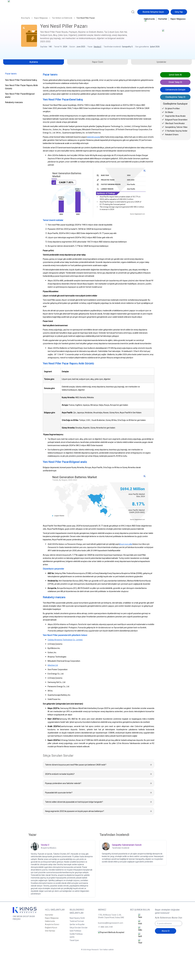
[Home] (19, 11)
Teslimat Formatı (77, 921)
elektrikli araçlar (93, 137)
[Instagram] (140, 922)
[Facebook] (140, 916)
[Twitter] (140, 935)
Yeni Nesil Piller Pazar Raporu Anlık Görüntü (21, 87)
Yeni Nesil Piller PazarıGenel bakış (21, 80)
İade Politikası (75, 931)
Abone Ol (165, 931)
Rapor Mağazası (178, 19)
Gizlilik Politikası (76, 934)
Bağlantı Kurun (51, 928)
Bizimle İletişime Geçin (153, 12)
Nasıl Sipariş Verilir (77, 918)
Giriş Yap (179, 12)
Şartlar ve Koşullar (77, 924)
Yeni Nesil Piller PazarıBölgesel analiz (20, 95)
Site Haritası (50, 931)
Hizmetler (162, 19)
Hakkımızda (149, 19)
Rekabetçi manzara (14, 102)
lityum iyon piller (125, 544)
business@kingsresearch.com (110, 923)
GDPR (72, 937)
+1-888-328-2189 (105, 927)
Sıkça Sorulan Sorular (79, 928)
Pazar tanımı (11, 73)
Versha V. (97, 47)
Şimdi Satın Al (175, 74)
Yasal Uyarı (74, 940)
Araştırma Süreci (52, 924)
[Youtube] (140, 941)
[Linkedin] (140, 929)
